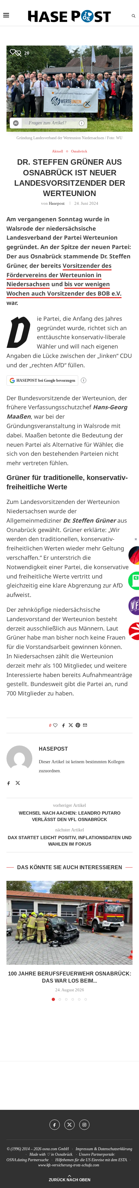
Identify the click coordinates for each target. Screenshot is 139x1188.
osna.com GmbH (55, 1149)
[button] (11, 940)
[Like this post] (55, 725)
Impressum (84, 1149)
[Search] (133, 16)
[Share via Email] (85, 725)
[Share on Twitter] (71, 725)
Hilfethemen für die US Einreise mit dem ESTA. (91, 1160)
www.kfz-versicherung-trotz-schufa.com (68, 1165)
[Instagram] (84, 1125)
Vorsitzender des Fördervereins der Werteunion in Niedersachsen (59, 275)
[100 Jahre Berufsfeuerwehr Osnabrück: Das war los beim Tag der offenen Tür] (69, 923)
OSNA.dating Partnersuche (27, 1160)
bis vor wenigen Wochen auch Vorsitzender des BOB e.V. (64, 288)
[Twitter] (69, 1125)
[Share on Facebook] (63, 725)
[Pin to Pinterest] (78, 725)
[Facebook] (54, 1125)
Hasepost (57, 203)
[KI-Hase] (16, 123)
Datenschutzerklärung (115, 1149)
